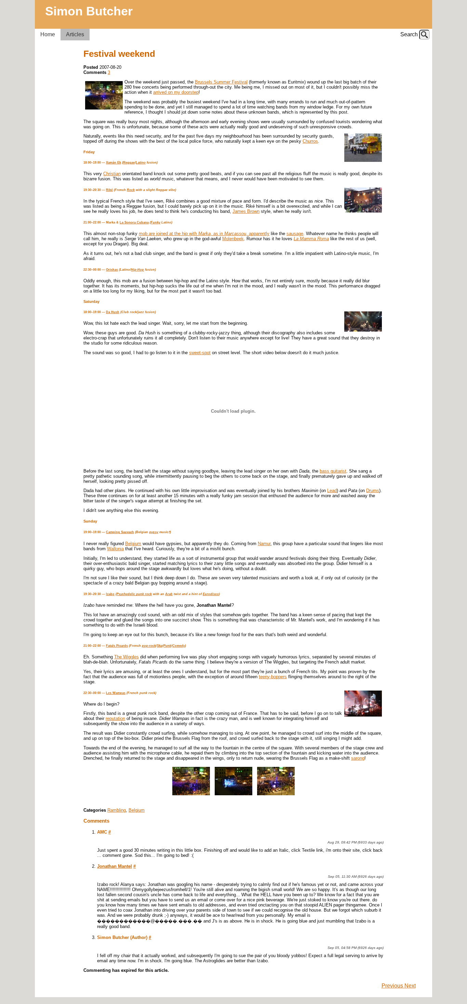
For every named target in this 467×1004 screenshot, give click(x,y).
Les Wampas (115, 693)
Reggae (129, 162)
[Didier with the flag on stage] (233, 795)
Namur (264, 543)
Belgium (133, 543)
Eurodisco (211, 594)
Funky (155, 222)
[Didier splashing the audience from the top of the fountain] (275, 795)
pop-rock (149, 645)
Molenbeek (233, 238)
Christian (112, 173)
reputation (115, 718)
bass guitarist (333, 471)
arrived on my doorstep (176, 92)
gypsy (153, 532)
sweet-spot (200, 352)
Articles (75, 34)
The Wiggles (126, 656)
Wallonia (115, 548)
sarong (357, 758)
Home (47, 34)
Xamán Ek (113, 162)
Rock (131, 190)
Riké (109, 190)
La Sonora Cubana (134, 222)
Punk (167, 645)
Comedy (178, 645)
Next (410, 986)
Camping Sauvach (120, 532)
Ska (159, 645)
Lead (332, 490)
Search (409, 34)
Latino (141, 162)
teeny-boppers (273, 676)
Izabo (110, 594)
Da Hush (112, 312)
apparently (259, 233)
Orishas (112, 269)
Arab (169, 594)
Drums (372, 490)
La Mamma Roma (311, 238)
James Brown (245, 211)
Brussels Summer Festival (221, 82)
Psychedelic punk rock (134, 594)
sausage (294, 233)
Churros (310, 141)
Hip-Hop (137, 269)
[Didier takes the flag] (191, 795)
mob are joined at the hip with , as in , (194, 233)
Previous (393, 986)
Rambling (116, 810)
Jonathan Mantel (114, 866)
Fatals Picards (117, 645)
